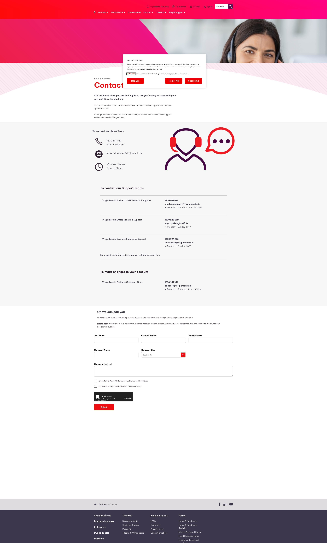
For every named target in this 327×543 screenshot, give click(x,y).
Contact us (155, 525)
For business (181, 7)
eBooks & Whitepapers (133, 533)
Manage (135, 81)
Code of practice (158, 533)
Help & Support (159, 515)
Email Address (195, 336)
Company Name (102, 350)
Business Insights (130, 521)
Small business (102, 515)
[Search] (230, 6)
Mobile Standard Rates (190, 532)
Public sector (101, 533)
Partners (99, 538)
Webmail (196, 7)
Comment (103, 364)
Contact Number (149, 336)
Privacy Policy (157, 529)
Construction (134, 12)
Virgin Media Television (159, 7)
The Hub (127, 515)
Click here (131, 74)
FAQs (153, 521)
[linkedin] (224, 504)
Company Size (148, 350)
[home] (96, 504)
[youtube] (231, 504)
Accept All (193, 81)
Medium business (104, 521)
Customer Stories (130, 525)
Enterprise (100, 527)
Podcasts (126, 529)
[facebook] (219, 504)
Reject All (174, 81)
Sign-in (209, 7)
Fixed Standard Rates (189, 536)
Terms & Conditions (188, 521)
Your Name (99, 336)
